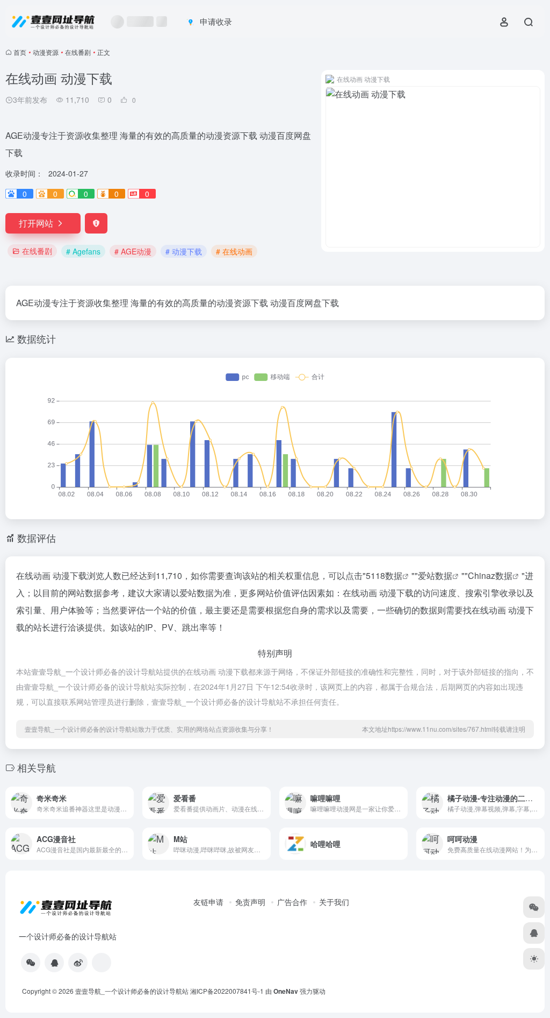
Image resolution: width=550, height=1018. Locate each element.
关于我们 (334, 901)
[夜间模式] (534, 959)
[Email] (101, 962)
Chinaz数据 (490, 575)
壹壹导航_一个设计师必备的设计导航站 (132, 990)
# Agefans (83, 251)
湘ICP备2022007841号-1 (227, 990)
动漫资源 (46, 51)
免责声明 (250, 901)
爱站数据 (435, 575)
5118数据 (384, 575)
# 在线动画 (234, 251)
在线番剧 (78, 51)
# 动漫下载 (183, 251)
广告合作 (292, 901)
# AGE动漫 (132, 251)
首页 (19, 51)
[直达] (128, 802)
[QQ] (54, 962)
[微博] (78, 962)
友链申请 (208, 901)
